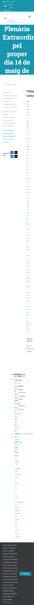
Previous (9, 84)
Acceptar (25, 573)
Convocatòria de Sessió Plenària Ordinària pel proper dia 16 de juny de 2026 (19, 519)
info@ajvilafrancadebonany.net (23, 434)
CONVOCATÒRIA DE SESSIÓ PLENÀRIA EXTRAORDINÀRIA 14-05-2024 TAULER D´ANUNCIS (9, 136)
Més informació (7, 602)
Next (14, 84)
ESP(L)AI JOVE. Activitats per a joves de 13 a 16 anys (18, 483)
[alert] (28, 348)
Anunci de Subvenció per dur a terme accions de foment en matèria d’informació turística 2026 (19, 428)
